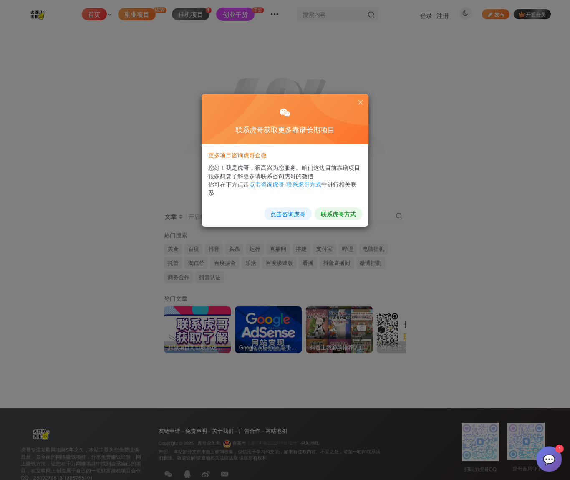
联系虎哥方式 (338, 214)
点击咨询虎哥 (287, 214)
